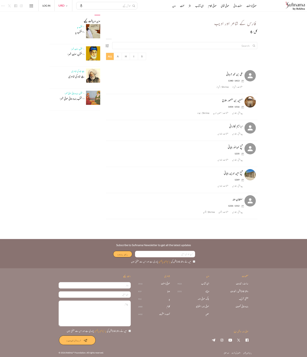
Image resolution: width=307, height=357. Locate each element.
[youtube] (230, 340)
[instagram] (222, 340)
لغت (182, 6)
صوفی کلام (212, 6)
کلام (168, 306)
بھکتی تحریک (243, 298)
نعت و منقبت (164, 314)
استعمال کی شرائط (236, 353)
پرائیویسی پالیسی (164, 261)
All (110, 56)
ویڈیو (207, 291)
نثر (189, 6)
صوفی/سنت (251, 6)
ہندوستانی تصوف (242, 306)
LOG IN (46, 5)
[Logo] (295, 6)
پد (169, 298)
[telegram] (213, 340)
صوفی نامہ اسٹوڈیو (202, 306)
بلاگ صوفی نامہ (203, 298)
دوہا (168, 291)
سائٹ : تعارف (242, 283)
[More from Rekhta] (31, 5)
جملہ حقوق (226, 353)
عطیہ (207, 314)
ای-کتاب (199, 6)
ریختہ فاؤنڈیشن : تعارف (239, 291)
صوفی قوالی (225, 6)
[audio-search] (81, 5)
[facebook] (247, 340)
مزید (174, 6)
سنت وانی (237, 6)
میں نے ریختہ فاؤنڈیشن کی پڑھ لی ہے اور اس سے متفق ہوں (161, 261)
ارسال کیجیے (73, 340)
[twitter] (238, 340)
